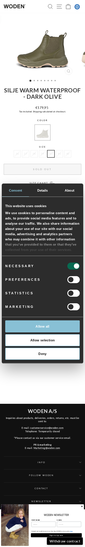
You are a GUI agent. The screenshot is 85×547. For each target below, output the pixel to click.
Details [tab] (42, 190)
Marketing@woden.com (47, 447)
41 (59, 153)
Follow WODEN (41, 475)
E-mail (59, 520)
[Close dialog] (82, 506)
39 (42, 153)
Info (41, 462)
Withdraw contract (64, 541)
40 (51, 153)
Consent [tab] (15, 190)
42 (68, 153)
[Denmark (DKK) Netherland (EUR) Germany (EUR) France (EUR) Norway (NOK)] (77, 6)
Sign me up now (56, 535)
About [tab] (69, 190)
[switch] (73, 279)
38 (34, 153)
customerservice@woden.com (46, 427)
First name (35, 520)
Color (42, 120)
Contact (41, 488)
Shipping (37, 111)
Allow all (42, 326)
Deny (42, 354)
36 (17, 153)
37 (25, 153)
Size (42, 147)
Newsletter (41, 501)
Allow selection (42, 340)
